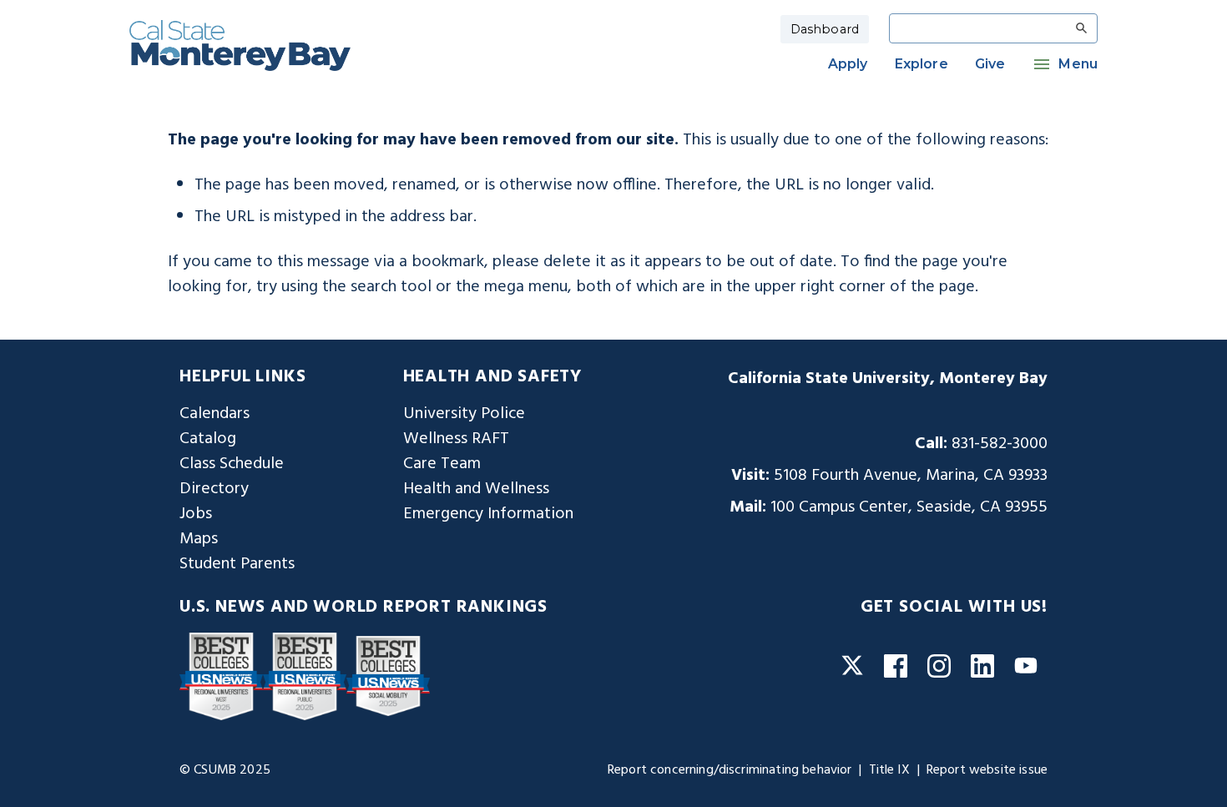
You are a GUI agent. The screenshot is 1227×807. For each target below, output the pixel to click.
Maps (198, 539)
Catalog (207, 439)
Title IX (889, 770)
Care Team (442, 464)
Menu (1078, 64)
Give (990, 64)
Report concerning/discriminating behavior (730, 770)
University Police (464, 414)
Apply (848, 64)
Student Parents (237, 564)
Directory (214, 489)
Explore (921, 64)
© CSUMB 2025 (224, 770)
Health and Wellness (476, 489)
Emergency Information (488, 514)
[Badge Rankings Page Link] (221, 676)
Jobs (195, 514)
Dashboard (824, 29)
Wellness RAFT (456, 439)
